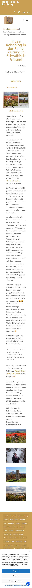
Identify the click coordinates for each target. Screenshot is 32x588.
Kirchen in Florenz (19, 530)
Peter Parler (19, 541)
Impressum (24, 585)
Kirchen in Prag (7, 534)
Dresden (18, 523)
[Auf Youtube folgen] (24, 12)
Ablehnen (16, 576)
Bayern (11, 519)
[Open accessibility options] (28, 584)
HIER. (14, 376)
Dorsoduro (11, 523)
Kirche (5, 530)
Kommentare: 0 (11, 87)
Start (5, 29)
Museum (16, 537)
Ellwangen (24, 523)
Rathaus (24, 545)
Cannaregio (22, 519)
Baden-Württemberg (23, 516)
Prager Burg (7, 545)
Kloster (5, 537)
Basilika (6, 519)
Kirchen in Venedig (18, 534)
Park (13, 541)
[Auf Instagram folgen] (19, 12)
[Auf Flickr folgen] (28, 12)
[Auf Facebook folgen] (14, 12)
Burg (16, 519)
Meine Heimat (13, 29)
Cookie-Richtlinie (9, 585)
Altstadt (6, 516)
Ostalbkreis (7, 541)
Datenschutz (17, 585)
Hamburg (22, 527)
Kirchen (11, 530)
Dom (5, 523)
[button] (29, 551)
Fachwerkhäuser (8, 527)
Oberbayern (24, 537)
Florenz (16, 527)
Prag (25, 541)
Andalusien (13, 516)
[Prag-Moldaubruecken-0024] (16, 500)
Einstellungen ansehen (16, 581)
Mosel (11, 537)
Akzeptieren (16, 571)
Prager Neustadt (16, 545)
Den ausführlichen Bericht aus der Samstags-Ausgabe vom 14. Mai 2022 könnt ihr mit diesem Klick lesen (16, 354)
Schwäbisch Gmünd (13, 181)
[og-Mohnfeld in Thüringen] (16, 443)
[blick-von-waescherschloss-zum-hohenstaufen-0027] (16, 481)
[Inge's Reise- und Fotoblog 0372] (16, 462)
